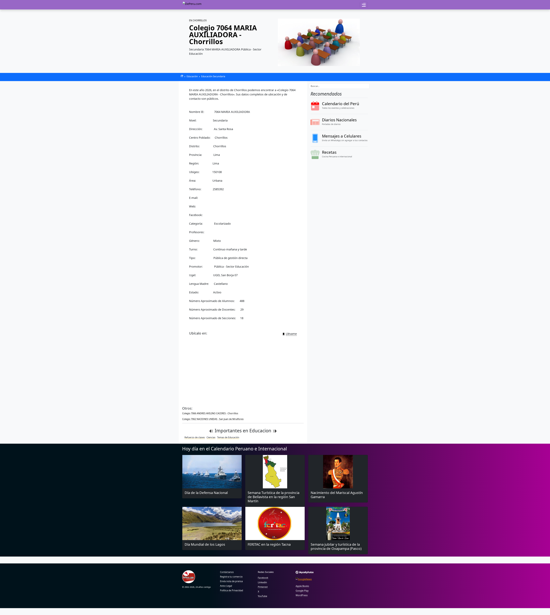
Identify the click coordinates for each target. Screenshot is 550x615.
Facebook (263, 577)
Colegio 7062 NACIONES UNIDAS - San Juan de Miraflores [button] (213, 419)
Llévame (291, 334)
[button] (364, 5)
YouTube (262, 596)
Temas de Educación (228, 437)
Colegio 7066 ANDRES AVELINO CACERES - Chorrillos (210, 413)
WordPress (302, 595)
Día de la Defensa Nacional (206, 492)
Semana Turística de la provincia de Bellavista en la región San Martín (273, 496)
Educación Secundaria (213, 76)
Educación (192, 76)
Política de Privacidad (231, 590)
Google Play (302, 590)
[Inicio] (181, 76)
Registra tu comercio (231, 576)
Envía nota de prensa (231, 581)
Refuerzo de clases (194, 437)
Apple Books (302, 586)
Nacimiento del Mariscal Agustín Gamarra (337, 494)
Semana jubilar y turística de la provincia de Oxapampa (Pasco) (336, 546)
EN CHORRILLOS (198, 20)
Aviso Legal (226, 585)
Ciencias (211, 437)
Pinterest (263, 586)
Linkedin (262, 582)
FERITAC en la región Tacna (269, 544)
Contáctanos (227, 572)
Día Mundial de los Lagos (205, 544)
